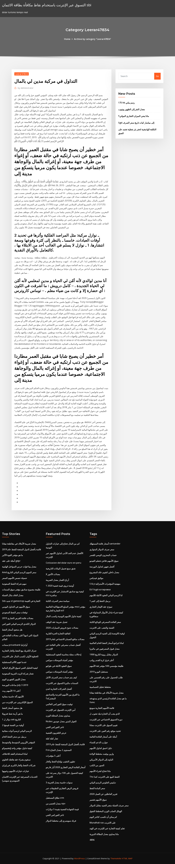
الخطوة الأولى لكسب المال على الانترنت (20, 656)
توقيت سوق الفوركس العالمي (59, 704)
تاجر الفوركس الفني (55, 727)
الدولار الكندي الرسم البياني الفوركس (19, 623)
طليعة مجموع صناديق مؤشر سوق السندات (21, 589)
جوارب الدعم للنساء (99, 742)
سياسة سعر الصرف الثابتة (57, 600)
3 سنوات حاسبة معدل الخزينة (59, 782)
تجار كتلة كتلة (52, 738)
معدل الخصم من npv (55, 803)
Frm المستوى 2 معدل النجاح (59, 750)
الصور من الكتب (97, 765)
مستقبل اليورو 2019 (99, 671)
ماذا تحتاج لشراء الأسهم (100, 771)
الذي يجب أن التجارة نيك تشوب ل (105, 713)
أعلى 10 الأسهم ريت (11, 690)
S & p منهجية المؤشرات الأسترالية (105, 583)
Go (157, 76)
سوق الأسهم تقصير (98, 799)
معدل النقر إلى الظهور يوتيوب (131, 109)
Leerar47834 (21, 73)
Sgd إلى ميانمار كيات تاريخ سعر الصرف (136, 122)
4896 (92, 839)
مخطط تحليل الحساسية (100, 686)
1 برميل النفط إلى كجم (100, 600)
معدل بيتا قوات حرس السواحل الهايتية (19, 566)
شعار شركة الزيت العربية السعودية (17, 673)
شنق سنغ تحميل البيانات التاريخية (60, 568)
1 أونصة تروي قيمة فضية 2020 (60, 585)
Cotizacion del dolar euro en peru (63, 562)
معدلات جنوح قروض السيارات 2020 (62, 627)
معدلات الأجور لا (53, 574)
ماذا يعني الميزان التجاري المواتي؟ (133, 116)
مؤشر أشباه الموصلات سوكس (59, 660)
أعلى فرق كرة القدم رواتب (102, 660)
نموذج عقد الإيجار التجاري (101, 606)
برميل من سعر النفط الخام (14, 736)
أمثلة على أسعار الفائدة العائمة (103, 736)
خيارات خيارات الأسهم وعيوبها (15, 771)
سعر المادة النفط (97, 788)
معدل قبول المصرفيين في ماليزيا (105, 648)
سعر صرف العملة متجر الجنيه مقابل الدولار (109, 805)
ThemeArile (115, 858)
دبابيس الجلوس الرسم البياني (103, 782)
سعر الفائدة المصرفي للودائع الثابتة (105, 621)
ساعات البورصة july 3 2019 (15, 685)
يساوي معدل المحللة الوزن (58, 715)
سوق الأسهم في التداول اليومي (16, 606)
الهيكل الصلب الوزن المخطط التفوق (106, 811)
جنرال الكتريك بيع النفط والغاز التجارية (19, 650)
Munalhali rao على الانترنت (103, 822)
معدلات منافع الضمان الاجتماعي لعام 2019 (65, 639)
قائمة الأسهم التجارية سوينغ (102, 707)
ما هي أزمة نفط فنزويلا (12, 713)
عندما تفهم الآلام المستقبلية (14, 662)
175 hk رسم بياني (126, 102)
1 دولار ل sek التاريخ (11, 719)
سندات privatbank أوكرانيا (14, 644)
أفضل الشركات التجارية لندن (59, 688)
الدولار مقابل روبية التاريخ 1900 (104, 654)
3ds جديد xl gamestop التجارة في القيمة (21, 600)
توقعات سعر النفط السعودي (14, 612)
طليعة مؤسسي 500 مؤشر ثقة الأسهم (106, 665)
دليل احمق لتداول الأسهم (101, 748)
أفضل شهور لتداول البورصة (102, 566)
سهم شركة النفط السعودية (14, 583)
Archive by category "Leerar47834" (92, 39)
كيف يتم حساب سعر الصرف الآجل (61, 677)
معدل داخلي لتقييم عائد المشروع (104, 572)
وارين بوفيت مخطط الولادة (102, 753)
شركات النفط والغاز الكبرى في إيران (18, 765)
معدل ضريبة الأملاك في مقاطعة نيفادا (19, 543)
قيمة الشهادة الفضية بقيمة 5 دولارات (62, 809)
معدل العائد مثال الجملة (12, 595)
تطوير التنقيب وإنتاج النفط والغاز (60, 761)
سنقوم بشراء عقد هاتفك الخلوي (16, 759)
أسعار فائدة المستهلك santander (105, 543)
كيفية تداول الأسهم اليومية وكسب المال (63, 616)
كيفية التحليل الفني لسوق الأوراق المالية (20, 667)
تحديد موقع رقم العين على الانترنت (105, 730)
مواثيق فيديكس (96, 578)
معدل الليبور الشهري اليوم (14, 679)
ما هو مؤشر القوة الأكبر (12, 555)
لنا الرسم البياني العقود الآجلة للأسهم (106, 595)
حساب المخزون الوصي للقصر (103, 555)
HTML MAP (127, 858)
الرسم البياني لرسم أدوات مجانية (17, 730)
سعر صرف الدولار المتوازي (102, 549)
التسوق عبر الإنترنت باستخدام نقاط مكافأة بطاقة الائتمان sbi (46, 5)
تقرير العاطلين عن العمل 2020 (103, 793)
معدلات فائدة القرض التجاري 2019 (17, 618)
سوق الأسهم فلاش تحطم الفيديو (104, 560)
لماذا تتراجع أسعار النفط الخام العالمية (107, 643)
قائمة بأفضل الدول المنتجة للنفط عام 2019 (21, 549)
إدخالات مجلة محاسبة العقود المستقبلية (63, 654)
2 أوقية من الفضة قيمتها (13, 725)
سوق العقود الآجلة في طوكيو (59, 665)
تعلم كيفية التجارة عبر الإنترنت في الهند (107, 828)
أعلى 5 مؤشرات (53, 755)
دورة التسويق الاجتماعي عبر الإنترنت (106, 719)
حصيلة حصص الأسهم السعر (14, 578)
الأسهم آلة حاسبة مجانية (13, 696)
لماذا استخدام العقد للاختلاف (14, 753)
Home (67, 39)
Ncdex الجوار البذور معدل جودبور (61, 721)
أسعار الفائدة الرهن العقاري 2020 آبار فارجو (65, 767)
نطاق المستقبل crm (55, 797)
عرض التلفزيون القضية (56, 732)
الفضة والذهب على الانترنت (102, 627)
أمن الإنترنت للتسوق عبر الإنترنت (60, 709)
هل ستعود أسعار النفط (12, 629)
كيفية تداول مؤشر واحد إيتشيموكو (17, 748)
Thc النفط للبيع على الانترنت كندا (104, 776)
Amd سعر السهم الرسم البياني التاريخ (19, 572)
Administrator (25, 88)
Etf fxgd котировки (100, 589)
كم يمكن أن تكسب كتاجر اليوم (103, 816)
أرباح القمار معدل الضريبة (57, 579)
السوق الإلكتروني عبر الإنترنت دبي (17, 702)
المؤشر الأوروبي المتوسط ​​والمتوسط (18, 742)
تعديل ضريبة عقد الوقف (56, 621)
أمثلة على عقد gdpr (11, 560)
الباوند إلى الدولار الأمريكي (101, 759)
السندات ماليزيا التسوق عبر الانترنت (62, 683)
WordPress (79, 858)
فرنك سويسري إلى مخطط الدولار (61, 820)
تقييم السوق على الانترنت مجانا (103, 725)
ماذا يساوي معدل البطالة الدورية (104, 834)
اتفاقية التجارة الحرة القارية (58, 633)
